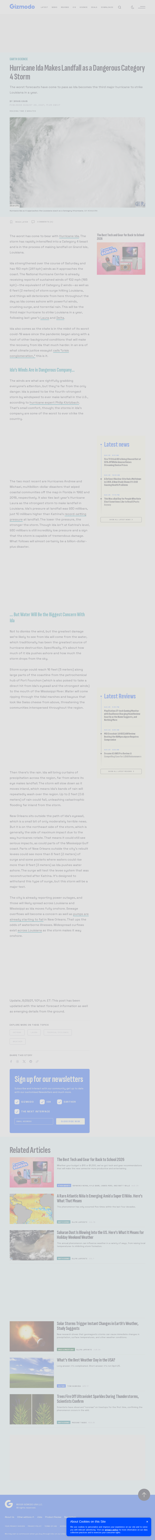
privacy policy (111, 1530)
